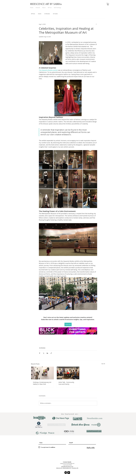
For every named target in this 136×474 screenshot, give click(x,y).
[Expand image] (46, 159)
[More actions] (96, 24)
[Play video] (68, 239)
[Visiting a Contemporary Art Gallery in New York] (42, 373)
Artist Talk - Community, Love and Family (66, 383)
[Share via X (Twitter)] (43, 353)
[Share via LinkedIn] (47, 353)
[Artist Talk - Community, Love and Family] (68, 373)
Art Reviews (47, 13)
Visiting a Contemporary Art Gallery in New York (42, 383)
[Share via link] (51, 353)
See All (103, 363)
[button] (108, 4)
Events (39, 13)
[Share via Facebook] (39, 353)
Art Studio (55, 13)
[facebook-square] (68, 472)
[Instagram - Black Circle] (65, 472)
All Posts (33, 13)
